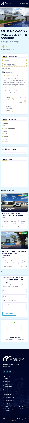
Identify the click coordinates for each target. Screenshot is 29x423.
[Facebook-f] (4, 371)
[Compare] (6, 46)
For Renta (24, 233)
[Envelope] (10, 371)
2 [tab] (11, 24)
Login (23, 3)
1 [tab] (9, 24)
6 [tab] (20, 24)
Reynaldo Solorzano (8, 226)
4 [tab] (15, 24)
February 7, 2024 (23, 226)
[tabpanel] (14, 17)
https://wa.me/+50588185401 (10, 75)
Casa (20, 195)
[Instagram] (7, 371)
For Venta (24, 195)
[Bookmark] (2, 46)
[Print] (10, 46)
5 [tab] (18, 24)
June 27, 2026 (24, 266)
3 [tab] (13, 24)
